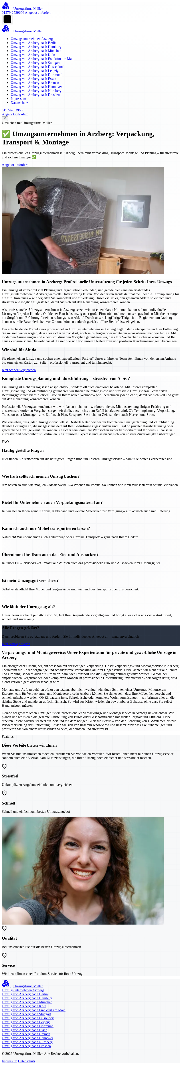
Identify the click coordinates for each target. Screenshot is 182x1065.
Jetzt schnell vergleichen (19, 370)
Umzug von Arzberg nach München (36, 51)
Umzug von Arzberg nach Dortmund (36, 75)
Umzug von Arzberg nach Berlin (34, 43)
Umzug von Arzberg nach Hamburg (36, 47)
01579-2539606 (13, 12)
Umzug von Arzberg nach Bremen (35, 83)
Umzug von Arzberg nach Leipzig (35, 71)
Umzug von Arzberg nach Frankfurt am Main (42, 59)
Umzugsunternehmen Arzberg (32, 39)
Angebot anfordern (38, 12)
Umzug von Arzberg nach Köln (33, 55)
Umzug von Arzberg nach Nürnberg (36, 91)
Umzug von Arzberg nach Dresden (35, 95)
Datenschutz (19, 103)
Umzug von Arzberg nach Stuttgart (35, 63)
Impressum (18, 99)
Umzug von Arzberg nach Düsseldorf (37, 67)
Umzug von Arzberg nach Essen (33, 79)
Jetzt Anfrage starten (16, 644)
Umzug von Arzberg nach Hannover (36, 87)
